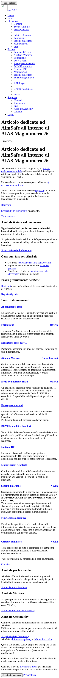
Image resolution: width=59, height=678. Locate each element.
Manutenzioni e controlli (14, 465)
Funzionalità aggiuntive (13, 518)
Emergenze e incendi (24, 63)
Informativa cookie (43, 639)
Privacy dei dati (21, 29)
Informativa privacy (22, 639)
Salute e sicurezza (22, 35)
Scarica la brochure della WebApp (18, 610)
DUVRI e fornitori (23, 66)
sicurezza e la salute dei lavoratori (34, 262)
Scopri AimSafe (22, 26)
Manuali (18, 100)
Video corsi (19, 103)
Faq (16, 106)
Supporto (12, 97)
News (10, 18)
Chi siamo (13, 21)
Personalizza (29, 675)
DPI (16, 46)
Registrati (6, 205)
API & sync (20, 83)
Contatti (18, 23)
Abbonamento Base (11, 306)
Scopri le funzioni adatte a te (16, 250)
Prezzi (17, 94)
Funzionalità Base (23, 52)
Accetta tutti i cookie (12, 675)
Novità (54, 485)
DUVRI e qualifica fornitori (16, 426)
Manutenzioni (21, 43)
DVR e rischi (20, 60)
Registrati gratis (9, 294)
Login (11, 114)
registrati (39, 190)
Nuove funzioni (50, 358)
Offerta (54, 325)
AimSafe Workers (23, 55)
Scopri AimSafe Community (15, 636)
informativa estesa (28, 666)
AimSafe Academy (23, 108)
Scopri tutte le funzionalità (14, 211)
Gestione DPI (20, 69)
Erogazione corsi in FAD (14, 342)
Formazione (20, 38)
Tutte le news (7, 216)
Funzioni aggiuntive (24, 77)
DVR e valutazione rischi (14, 381)
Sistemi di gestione (23, 40)
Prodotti (11, 49)
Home (11, 15)
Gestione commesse (24, 89)
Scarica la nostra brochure (14, 587)
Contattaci (6, 564)
